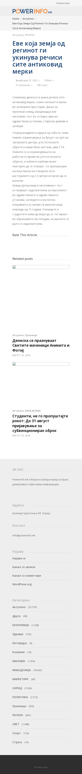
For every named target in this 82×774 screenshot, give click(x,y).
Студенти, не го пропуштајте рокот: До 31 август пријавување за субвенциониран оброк (40, 423)
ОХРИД (17, 688)
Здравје (17, 634)
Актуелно (28, 18)
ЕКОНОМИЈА (20, 625)
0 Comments (23, 85)
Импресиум (63, 3)
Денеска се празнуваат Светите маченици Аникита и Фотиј (40, 345)
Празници (31, 335)
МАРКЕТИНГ (20, 679)
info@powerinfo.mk (23, 535)
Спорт (16, 733)
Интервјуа (19, 643)
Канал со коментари (26, 575)
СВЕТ (15, 724)
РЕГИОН (29, 35)
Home (15, 18)
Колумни (18, 652)
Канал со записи (23, 567)
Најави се (19, 558)
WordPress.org (22, 584)
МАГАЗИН (18, 661)
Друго (16, 616)
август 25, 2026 (21, 355)
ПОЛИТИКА (20, 697)
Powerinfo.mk (20, 479)
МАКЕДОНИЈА (33, 410)
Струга (17, 742)
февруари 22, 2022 (27, 80)
